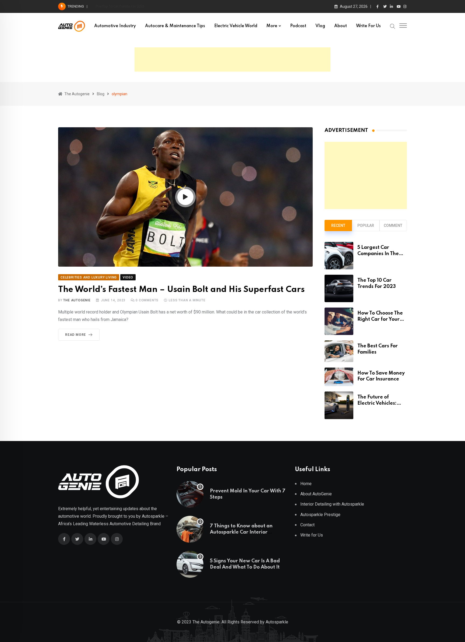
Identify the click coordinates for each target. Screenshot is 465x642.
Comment (393, 225)
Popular (365, 225)
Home (306, 483)
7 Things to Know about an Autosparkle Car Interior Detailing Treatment (241, 532)
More (271, 26)
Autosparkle (153, 516)
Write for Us (368, 26)
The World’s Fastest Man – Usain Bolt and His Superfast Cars (181, 289)
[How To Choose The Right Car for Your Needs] (339, 321)
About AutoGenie (316, 493)
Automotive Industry (115, 26)
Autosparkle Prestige (320, 514)
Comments (147, 300)
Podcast (298, 26)
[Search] (392, 26)
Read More (75, 335)
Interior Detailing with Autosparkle (332, 504)
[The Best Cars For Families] (339, 351)
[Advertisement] (232, 59)
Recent (338, 225)
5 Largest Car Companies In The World (378, 253)
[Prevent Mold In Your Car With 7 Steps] (190, 494)
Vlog (320, 26)
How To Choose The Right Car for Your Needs (131, 6)
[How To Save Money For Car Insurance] (339, 377)
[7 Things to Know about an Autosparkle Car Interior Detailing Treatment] (190, 529)
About (340, 26)
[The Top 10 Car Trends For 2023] (339, 288)
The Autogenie (76, 300)
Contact (307, 524)
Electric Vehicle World (235, 26)
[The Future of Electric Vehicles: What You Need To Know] (339, 405)
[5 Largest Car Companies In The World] (339, 255)
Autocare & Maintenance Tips (175, 26)
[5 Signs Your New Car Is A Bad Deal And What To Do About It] (190, 564)
